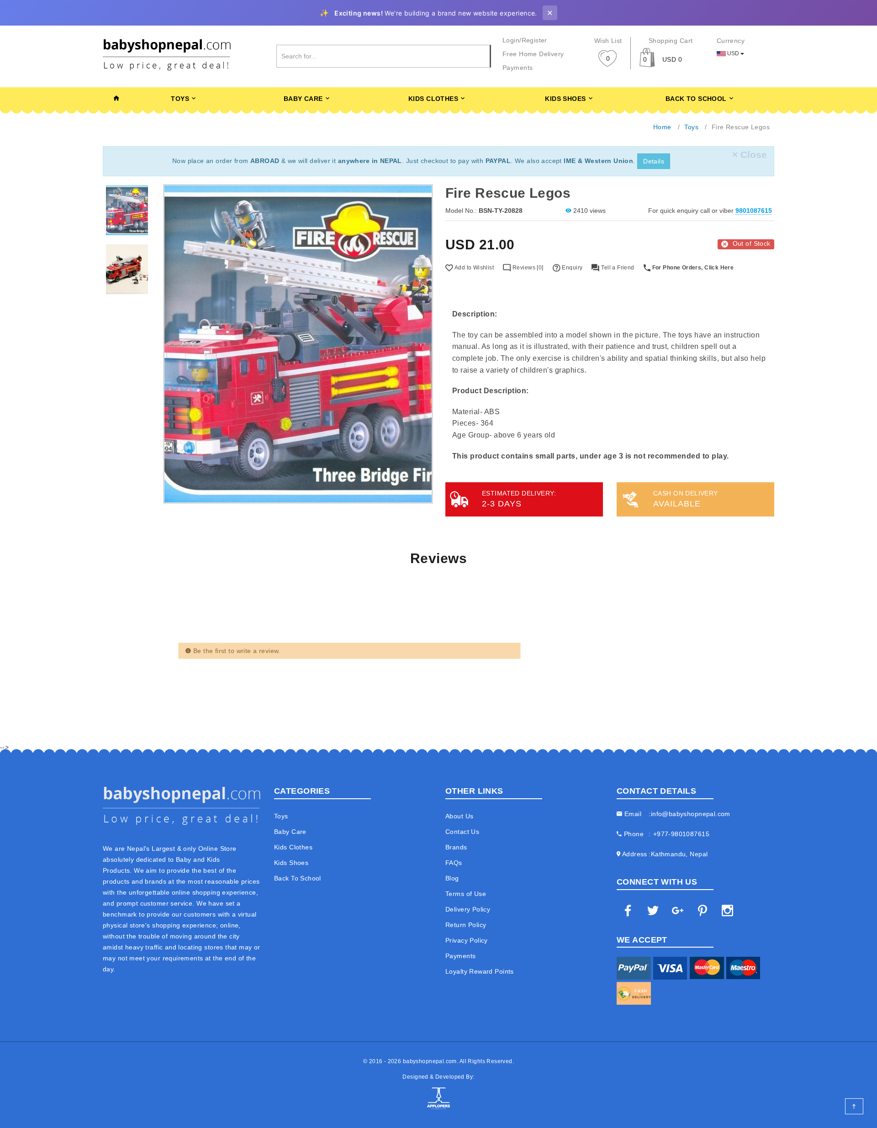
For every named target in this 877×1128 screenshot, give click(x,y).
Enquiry (571, 267)
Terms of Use (465, 893)
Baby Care (303, 98)
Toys (180, 98)
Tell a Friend (617, 267)
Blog (452, 878)
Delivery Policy (467, 909)
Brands (456, 847)
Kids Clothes (433, 98)
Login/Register (524, 40)
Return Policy (465, 924)
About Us (459, 816)
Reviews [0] (527, 267)
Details (653, 161)
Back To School (696, 98)
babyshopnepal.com (430, 1061)
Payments (517, 67)
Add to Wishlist (473, 267)
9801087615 (753, 210)
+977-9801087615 (681, 834)
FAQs (453, 862)
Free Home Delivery (533, 54)
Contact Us (462, 831)
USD (733, 53)
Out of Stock (752, 243)
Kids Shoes (565, 98)
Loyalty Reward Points (479, 971)
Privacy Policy (466, 940)
